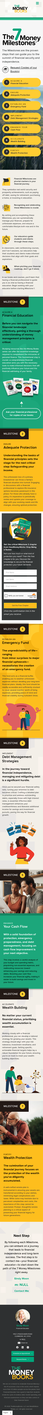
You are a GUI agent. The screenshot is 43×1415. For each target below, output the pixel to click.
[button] (37, 3)
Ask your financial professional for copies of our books (21, 413)
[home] (21, 8)
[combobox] (7, 1413)
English (5, 1412)
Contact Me (21, 1291)
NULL (24, 1285)
